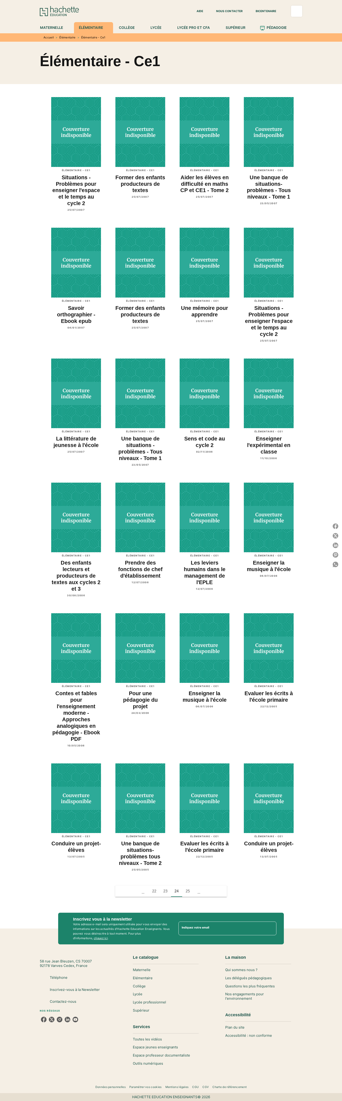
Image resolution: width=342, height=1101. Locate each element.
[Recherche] (296, 11)
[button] (197, 11)
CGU (195, 1087)
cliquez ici (101, 938)
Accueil (49, 37)
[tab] (54, 27)
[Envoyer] (270, 928)
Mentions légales (177, 1087)
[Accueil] (59, 11)
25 (188, 891)
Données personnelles (110, 1087)
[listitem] (44, 1019)
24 (176, 891)
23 (165, 891)
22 (154, 891)
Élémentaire (67, 37)
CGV (205, 1087)
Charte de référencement (229, 1087)
